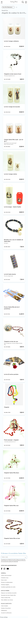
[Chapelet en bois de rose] (14, 329)
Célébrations (4, 610)
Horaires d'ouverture (6, 608)
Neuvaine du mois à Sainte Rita (8, 595)
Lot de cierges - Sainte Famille (12, 207)
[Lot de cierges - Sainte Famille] (14, 194)
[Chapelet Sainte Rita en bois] (14, 526)
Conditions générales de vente (8, 587)
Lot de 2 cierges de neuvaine (12, 107)
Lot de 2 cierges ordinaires (11, 41)
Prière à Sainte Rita (5, 597)
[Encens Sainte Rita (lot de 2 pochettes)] (14, 294)
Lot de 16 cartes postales (11, 374)
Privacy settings (4, 617)
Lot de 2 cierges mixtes (10, 174)
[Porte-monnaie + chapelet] (14, 427)
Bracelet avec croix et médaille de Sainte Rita (13, 240)
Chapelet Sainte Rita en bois (12, 538)
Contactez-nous (4, 577)
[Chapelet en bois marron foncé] (14, 61)
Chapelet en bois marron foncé (12, 74)
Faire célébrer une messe (7, 600)
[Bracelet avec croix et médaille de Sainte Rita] (14, 227)
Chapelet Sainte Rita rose (11, 505)
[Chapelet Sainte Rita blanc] (14, 460)
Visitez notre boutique (6, 575)
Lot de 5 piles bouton (10, 274)
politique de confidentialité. (13, 561)
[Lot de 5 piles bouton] (14, 261)
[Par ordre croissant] (16, 7)
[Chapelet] (14, 394)
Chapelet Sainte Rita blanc (11, 473)
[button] (8, 7)
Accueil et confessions (6, 613)
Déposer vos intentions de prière (9, 593)
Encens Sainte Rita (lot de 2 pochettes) (12, 308)
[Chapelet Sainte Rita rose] (14, 493)
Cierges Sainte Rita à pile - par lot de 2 (13, 140)
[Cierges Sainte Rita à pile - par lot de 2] (14, 127)
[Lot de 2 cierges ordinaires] (14, 28)
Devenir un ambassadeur (7, 582)
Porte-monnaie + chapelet (11, 440)
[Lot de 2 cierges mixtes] (14, 161)
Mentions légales (5, 584)
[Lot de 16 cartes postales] (14, 361)
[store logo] (13, 1)
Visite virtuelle (4, 606)
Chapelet (6, 407)
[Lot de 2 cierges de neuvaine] (14, 94)
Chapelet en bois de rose (11, 341)
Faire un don (4, 580)
